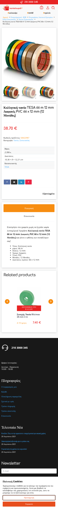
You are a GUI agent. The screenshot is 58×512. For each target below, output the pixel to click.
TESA (7, 167)
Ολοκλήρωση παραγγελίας (11, 396)
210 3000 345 (19, 347)
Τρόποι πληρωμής (8, 406)
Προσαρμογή (29, 497)
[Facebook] (7, 182)
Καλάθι (4, 392)
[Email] (14, 182)
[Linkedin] (21, 182)
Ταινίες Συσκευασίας (21, 140)
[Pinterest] (28, 182)
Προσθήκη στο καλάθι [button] (29, 308)
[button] (8, 55)
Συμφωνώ (29, 504)
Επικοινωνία (6, 416)
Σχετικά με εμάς (7, 401)
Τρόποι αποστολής (8, 411)
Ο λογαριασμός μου (9, 387)
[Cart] (42, 7)
